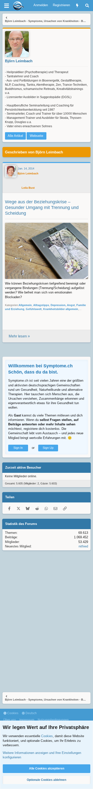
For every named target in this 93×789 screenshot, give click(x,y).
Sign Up (48, 448)
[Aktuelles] (77, 5)
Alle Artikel (15, 136)
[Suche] (87, 5)
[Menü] (6, 5)
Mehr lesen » (19, 336)
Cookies (12, 713)
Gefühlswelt (34, 309)
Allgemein (25, 305)
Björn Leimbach (18, 61)
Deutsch (31, 713)
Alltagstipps (41, 305)
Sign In (18, 448)
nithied (83, 546)
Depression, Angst (63, 305)
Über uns (9, 720)
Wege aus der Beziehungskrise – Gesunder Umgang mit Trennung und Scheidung (42, 207)
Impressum (26, 720)
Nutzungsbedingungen (53, 720)
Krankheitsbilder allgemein (60, 309)
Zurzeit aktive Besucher (23, 467)
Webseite (36, 136)
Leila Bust (28, 187)
